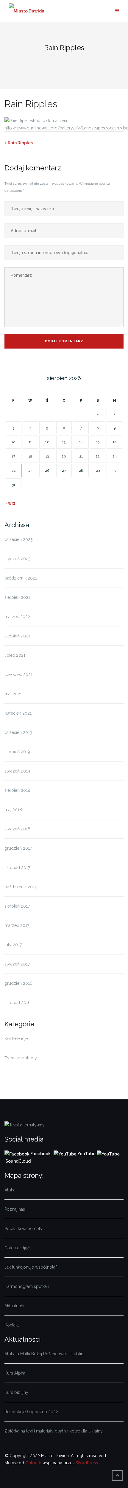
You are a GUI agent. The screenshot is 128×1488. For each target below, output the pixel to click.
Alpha (9, 1190)
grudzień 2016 (18, 983)
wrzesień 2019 (18, 732)
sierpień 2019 (17, 751)
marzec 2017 (16, 925)
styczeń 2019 (17, 771)
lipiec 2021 (14, 655)
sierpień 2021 (17, 636)
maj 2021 (13, 693)
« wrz (9, 503)
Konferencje (16, 1038)
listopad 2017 (17, 867)
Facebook (40, 1153)
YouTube (86, 1153)
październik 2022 (21, 578)
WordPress (87, 1462)
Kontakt (11, 1325)
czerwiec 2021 (18, 674)
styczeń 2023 (17, 558)
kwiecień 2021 (18, 713)
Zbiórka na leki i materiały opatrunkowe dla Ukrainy (53, 1431)
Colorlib (33, 1462)
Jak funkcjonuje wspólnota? (30, 1267)
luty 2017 (13, 944)
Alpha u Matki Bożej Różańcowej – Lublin (43, 1353)
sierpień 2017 (17, 906)
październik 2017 (20, 886)
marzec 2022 (17, 616)
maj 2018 (13, 809)
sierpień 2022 (17, 597)
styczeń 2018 (17, 829)
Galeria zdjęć (17, 1247)
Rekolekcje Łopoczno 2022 (31, 1411)
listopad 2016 (17, 1002)
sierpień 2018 (17, 790)
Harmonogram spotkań (26, 1286)
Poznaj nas (14, 1209)
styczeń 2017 (17, 964)
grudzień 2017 (18, 848)
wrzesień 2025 (18, 539)
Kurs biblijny (16, 1392)
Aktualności (15, 1305)
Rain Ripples (20, 142)
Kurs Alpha (14, 1373)
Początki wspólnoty (23, 1228)
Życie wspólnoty (20, 1057)
